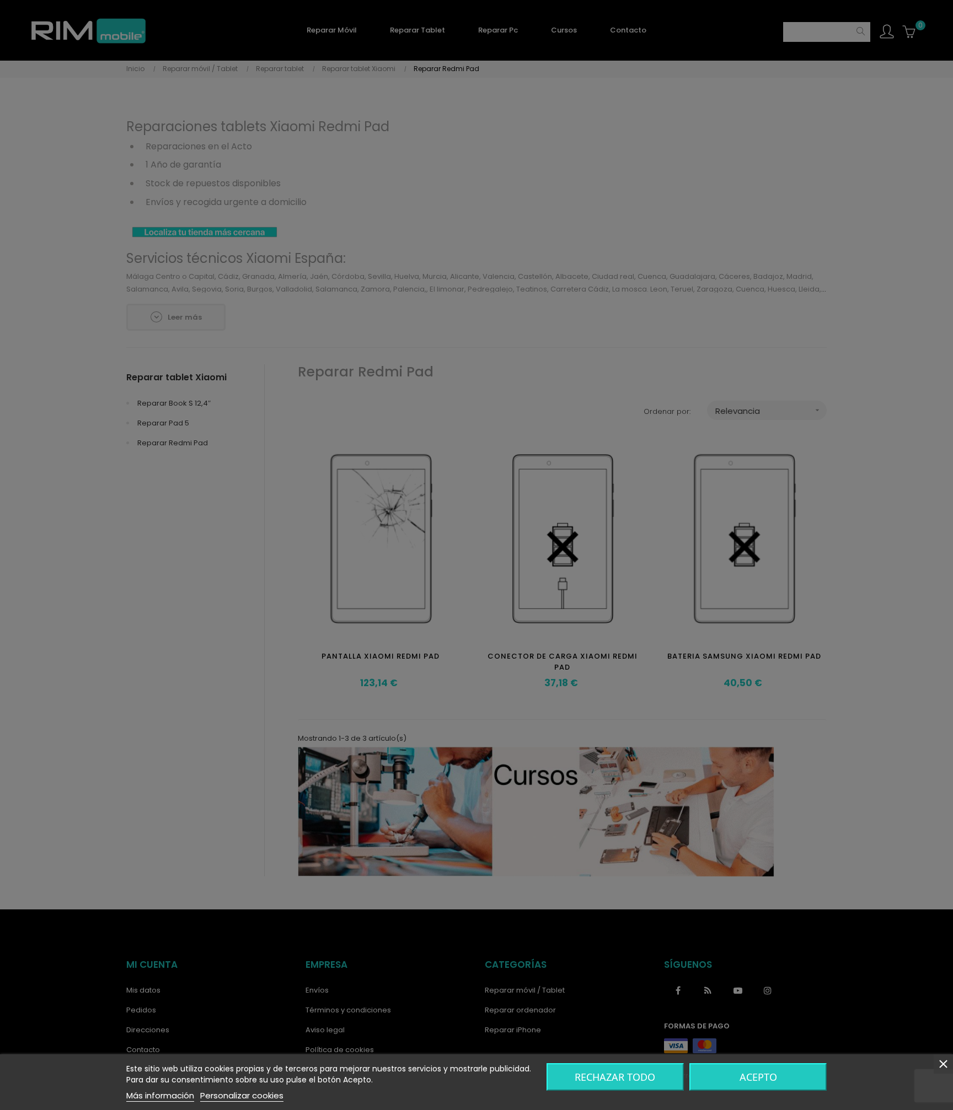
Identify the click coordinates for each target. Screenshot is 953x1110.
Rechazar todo (615, 1077)
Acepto (758, 1077)
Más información (160, 1095)
